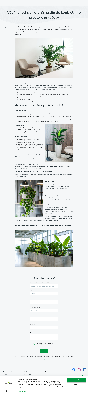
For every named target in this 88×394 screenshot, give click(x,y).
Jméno (31, 290)
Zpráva (31, 332)
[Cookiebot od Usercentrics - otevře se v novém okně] (9, 391)
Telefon (32, 324)
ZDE (44, 359)
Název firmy (32, 307)
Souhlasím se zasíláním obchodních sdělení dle (42, 344)
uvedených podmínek (37, 344)
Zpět (6, 27)
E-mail (31, 315)
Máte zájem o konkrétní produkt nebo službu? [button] (42, 286)
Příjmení (32, 299)
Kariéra (46, 375)
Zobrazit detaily (22, 391)
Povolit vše (76, 379)
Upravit (75, 384)
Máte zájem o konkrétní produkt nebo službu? (40, 282)
